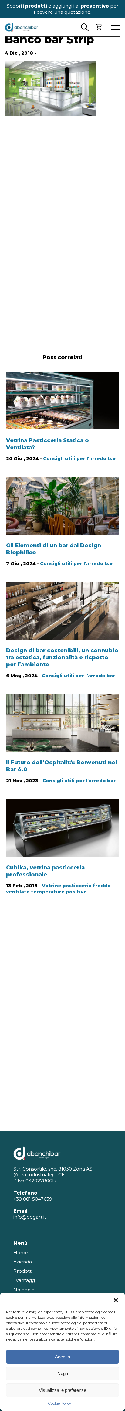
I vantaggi (24, 1280)
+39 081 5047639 (32, 1199)
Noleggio (24, 1290)
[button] (116, 1300)
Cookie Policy (59, 1403)
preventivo (95, 6)
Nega (62, 1373)
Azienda (22, 1262)
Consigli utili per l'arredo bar (79, 459)
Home (20, 1252)
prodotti (36, 6)
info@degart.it (29, 1217)
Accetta (62, 1356)
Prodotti (22, 1271)
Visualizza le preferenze (62, 1390)
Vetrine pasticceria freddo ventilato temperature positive (58, 889)
